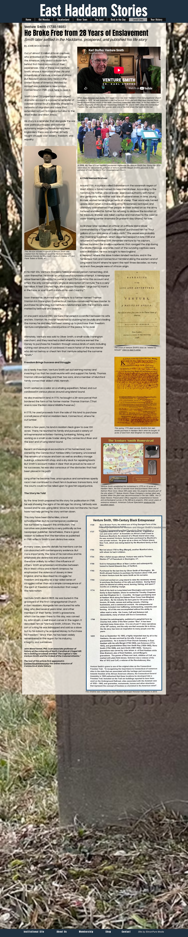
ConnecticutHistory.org (36, 663)
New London (59, 86)
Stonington (44, 301)
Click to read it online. (131, 350)
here (57, 90)
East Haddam (34, 605)
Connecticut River (82, 438)
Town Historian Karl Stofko (94, 98)
